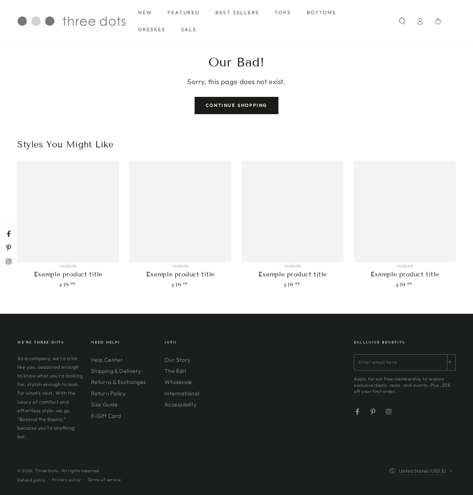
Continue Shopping (236, 105)
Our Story (177, 359)
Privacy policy (66, 479)
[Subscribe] (451, 362)
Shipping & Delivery (116, 370)
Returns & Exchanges (118, 381)
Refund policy (31, 480)
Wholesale (178, 381)
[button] (402, 21)
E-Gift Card (106, 415)
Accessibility (180, 404)
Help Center (107, 359)
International (181, 393)
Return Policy (108, 393)
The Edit (175, 370)
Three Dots (47, 470)
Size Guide (104, 404)
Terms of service (104, 479)
